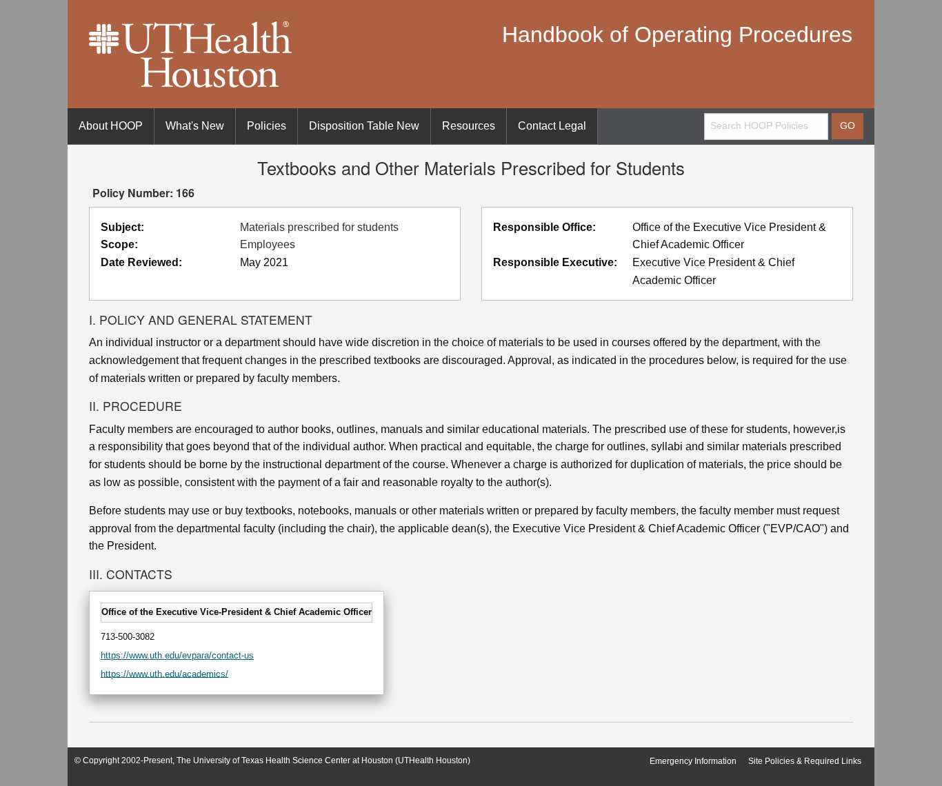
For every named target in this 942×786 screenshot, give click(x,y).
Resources (468, 126)
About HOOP (111, 126)
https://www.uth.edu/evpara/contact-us (177, 655)
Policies (266, 126)
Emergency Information (693, 761)
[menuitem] (111, 126)
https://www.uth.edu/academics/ (164, 673)
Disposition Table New (364, 126)
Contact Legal (552, 126)
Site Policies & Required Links (804, 761)
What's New (195, 126)
